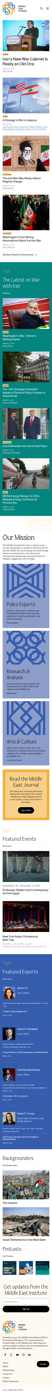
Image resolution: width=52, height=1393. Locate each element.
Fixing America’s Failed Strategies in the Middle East (25, 1052)
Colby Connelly (9, 509)
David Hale (42, 129)
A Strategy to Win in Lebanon (15, 1096)
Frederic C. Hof (31, 129)
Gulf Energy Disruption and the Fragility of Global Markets (21, 1138)
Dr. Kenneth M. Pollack (11, 453)
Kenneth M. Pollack (27, 127)
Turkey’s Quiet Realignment (15, 1011)
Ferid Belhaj (19, 129)
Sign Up (26, 1309)
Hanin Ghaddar (9, 129)
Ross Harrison (8, 188)
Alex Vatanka (8, 71)
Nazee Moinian (9, 247)
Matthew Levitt (41, 127)
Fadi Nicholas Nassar (11, 127)
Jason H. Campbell (10, 403)
